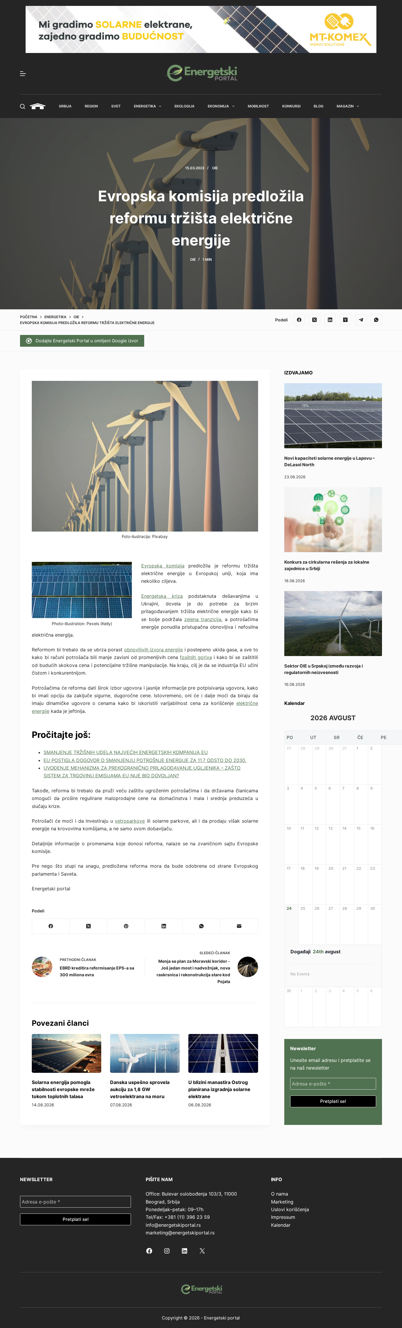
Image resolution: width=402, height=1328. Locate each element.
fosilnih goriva (196, 657)
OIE (215, 168)
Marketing (282, 1202)
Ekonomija (218, 106)
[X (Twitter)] (314, 320)
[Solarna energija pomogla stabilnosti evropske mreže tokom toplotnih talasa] (66, 1053)
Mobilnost (258, 106)
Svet (116, 106)
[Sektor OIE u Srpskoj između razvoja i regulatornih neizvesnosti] (333, 623)
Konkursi (291, 106)
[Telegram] (361, 320)
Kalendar (280, 1225)
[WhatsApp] (376, 320)
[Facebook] (299, 320)
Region (91, 106)
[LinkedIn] (330, 320)
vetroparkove (130, 821)
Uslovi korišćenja (290, 1209)
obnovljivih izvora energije (153, 650)
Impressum (283, 1217)
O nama (279, 1194)
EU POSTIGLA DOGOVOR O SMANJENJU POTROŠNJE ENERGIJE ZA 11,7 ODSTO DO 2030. (145, 760)
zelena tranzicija (202, 619)
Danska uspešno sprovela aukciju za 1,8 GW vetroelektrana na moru (140, 1089)
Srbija (65, 106)
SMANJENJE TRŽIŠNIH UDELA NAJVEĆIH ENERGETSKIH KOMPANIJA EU (126, 752)
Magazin (345, 106)
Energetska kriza (162, 596)
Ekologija (185, 106)
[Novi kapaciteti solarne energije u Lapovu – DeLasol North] (333, 415)
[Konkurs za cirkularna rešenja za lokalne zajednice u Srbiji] (333, 519)
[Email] (239, 926)
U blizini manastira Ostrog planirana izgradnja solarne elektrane (219, 1089)
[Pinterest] (126, 926)
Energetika (145, 106)
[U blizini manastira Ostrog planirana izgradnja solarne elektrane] (223, 1053)
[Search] (22, 106)
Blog (318, 106)
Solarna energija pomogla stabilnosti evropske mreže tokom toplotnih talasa (63, 1089)
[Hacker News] (345, 320)
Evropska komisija (162, 566)
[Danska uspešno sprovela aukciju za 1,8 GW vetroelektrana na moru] (145, 1053)
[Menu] (23, 74)
